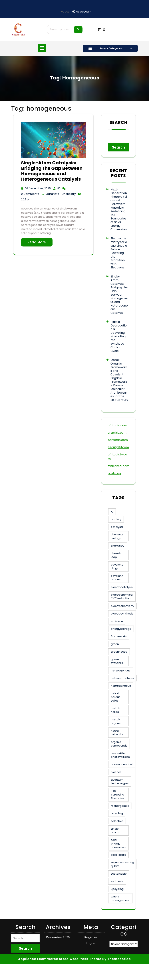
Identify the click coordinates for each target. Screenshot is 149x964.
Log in (90, 943)
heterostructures (122, 678)
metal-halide (115, 710)
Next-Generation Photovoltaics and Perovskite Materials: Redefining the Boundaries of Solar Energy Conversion (118, 209)
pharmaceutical (121, 764)
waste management (120, 898)
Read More (37, 242)
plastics (116, 772)
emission (117, 621)
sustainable (119, 873)
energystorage (121, 629)
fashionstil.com (118, 466)
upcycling (117, 889)
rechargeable (120, 806)
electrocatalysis (122, 587)
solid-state (118, 855)
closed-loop (116, 555)
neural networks (117, 732)
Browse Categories (111, 48)
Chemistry (69, 194)
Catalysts (52, 194)
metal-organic (116, 721)
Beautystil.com (118, 447)
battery (116, 519)
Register (90, 937)
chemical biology (117, 536)
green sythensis (117, 661)
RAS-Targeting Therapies (117, 794)
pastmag (114, 473)
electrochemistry (122, 606)
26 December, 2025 (38, 188)
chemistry (117, 546)
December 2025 (58, 937)
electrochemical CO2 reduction (122, 596)
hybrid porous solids (115, 696)
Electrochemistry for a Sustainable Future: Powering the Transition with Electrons (118, 253)
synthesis (117, 881)
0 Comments (30, 194)
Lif (58, 188)
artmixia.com (117, 433)
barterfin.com (118, 440)
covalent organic (117, 577)
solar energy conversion (118, 843)
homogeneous (121, 686)
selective (117, 821)
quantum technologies (120, 781)
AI (112, 511)
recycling (117, 813)
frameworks (119, 636)
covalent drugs (117, 566)
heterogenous (120, 670)
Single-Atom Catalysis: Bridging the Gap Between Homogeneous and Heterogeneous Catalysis (51, 171)
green (115, 644)
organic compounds (119, 743)
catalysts (117, 527)
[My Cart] (99, 29)
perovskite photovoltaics (120, 755)
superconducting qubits (122, 864)
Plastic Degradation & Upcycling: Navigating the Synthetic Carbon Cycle (118, 336)
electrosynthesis (122, 613)
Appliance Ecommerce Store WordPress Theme (59, 959)
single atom (115, 830)
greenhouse (119, 651)
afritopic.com (117, 425)
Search (78, 29)
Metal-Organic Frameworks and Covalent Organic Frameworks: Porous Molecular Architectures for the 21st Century (119, 380)
